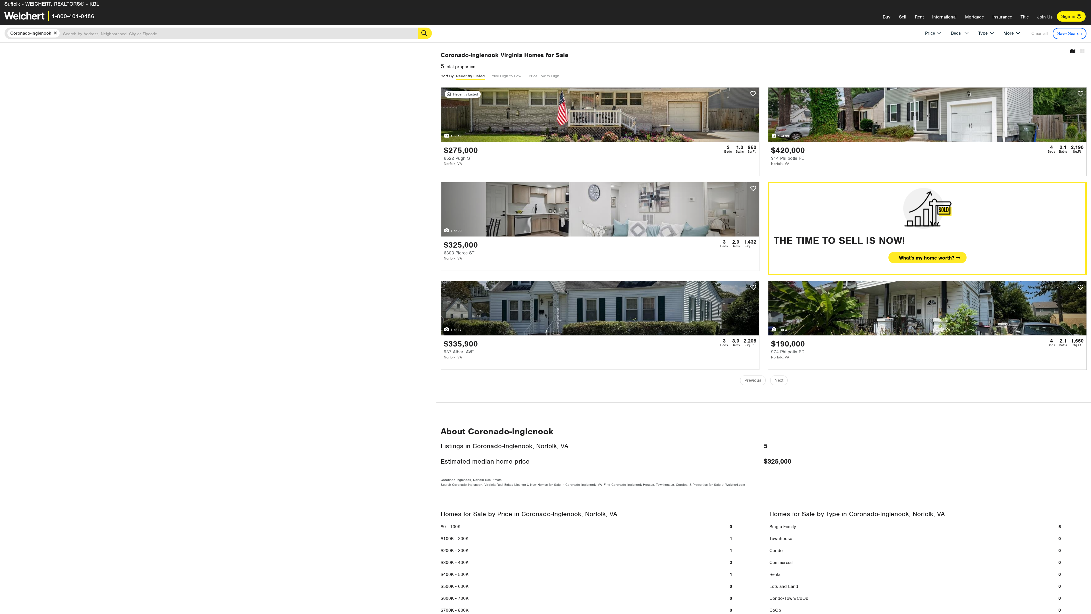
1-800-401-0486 (73, 16)
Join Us (1045, 17)
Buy (886, 17)
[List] (1082, 51)
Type (983, 33)
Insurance (1002, 17)
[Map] (1073, 51)
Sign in (1069, 16)
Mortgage (974, 17)
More (1008, 33)
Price (930, 33)
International (944, 17)
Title (1025, 17)
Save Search (1069, 33)
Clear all (1039, 33)
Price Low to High (544, 76)
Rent (919, 17)
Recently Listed (470, 76)
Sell (902, 17)
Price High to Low (505, 76)
